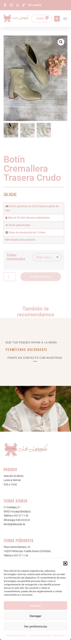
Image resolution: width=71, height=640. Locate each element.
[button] (65, 563)
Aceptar (35, 605)
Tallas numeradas (15, 257)
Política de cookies (16, 635)
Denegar (35, 616)
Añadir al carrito (40, 277)
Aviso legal (59, 635)
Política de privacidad (39, 635)
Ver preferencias (35, 626)
